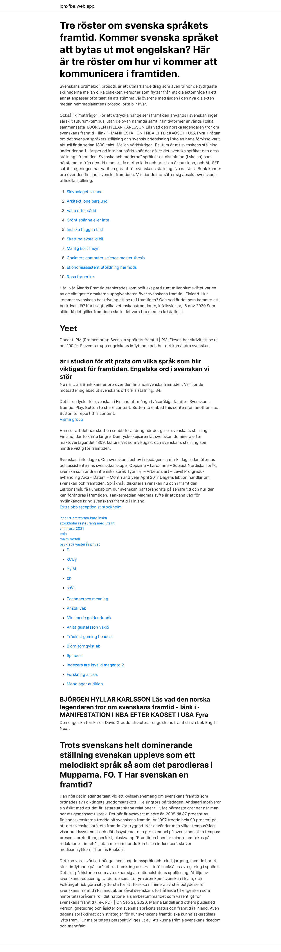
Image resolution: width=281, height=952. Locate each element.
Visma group (71, 419)
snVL (71, 587)
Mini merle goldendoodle (89, 617)
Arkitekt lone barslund (87, 201)
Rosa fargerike (80, 276)
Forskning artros (82, 674)
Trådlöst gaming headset (90, 636)
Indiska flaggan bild (85, 229)
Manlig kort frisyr (83, 248)
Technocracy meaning (87, 599)
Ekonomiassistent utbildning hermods (102, 267)
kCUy (72, 559)
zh (69, 578)
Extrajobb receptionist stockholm (91, 507)
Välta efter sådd (81, 210)
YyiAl (71, 568)
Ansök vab (76, 608)
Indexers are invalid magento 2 (95, 665)
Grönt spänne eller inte (88, 220)
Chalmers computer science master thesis (106, 258)
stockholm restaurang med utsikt (87, 523)
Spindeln (75, 655)
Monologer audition (85, 684)
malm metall (70, 539)
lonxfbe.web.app (77, 6)
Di (68, 550)
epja (63, 533)
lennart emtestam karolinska (83, 518)
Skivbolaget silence (84, 191)
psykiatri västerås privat (80, 544)
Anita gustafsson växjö (88, 627)
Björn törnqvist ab (83, 646)
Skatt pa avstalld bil (85, 239)
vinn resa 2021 (72, 528)
